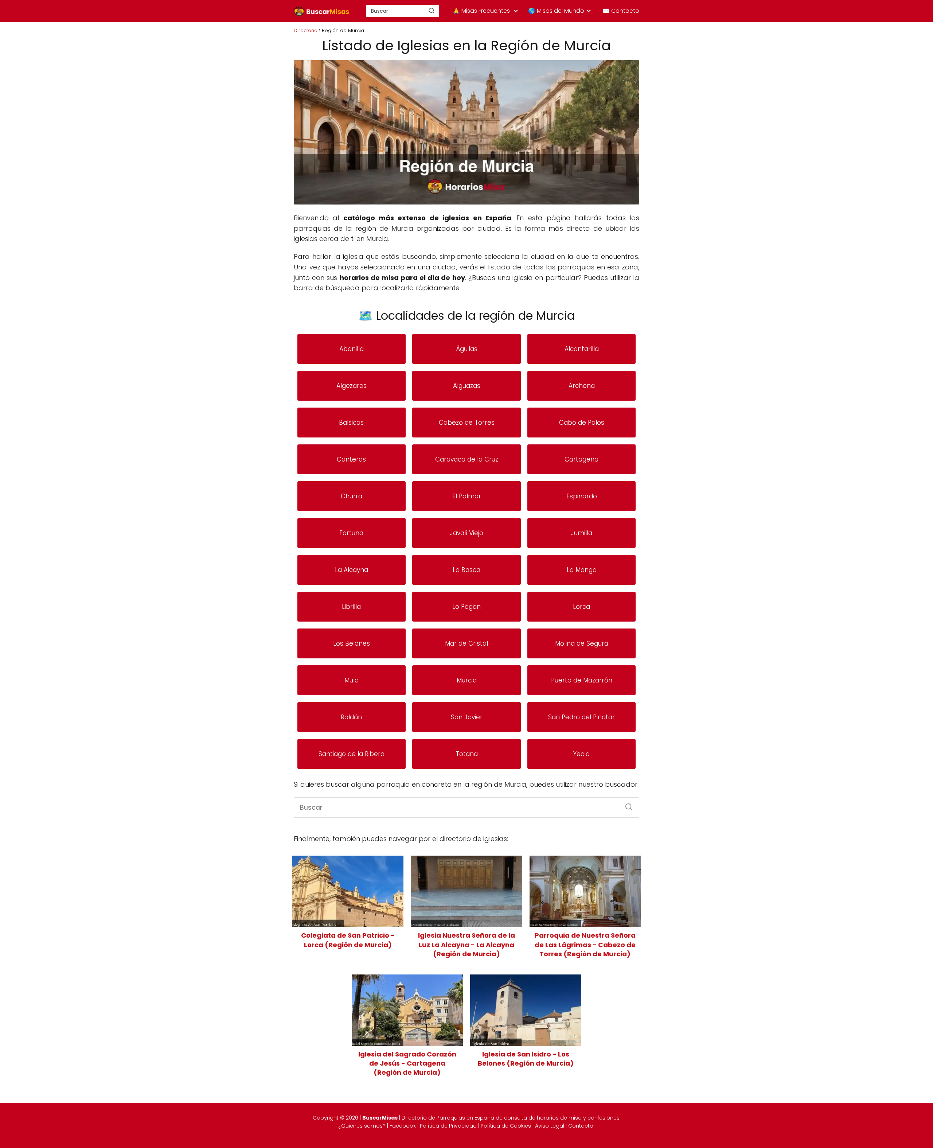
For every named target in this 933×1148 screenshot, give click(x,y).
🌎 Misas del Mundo (556, 11)
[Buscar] (431, 10)
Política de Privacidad (448, 1125)
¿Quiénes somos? (362, 1125)
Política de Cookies (506, 1125)
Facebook (403, 1125)
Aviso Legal (549, 1125)
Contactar (581, 1125)
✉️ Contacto (620, 11)
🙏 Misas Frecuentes (481, 11)
